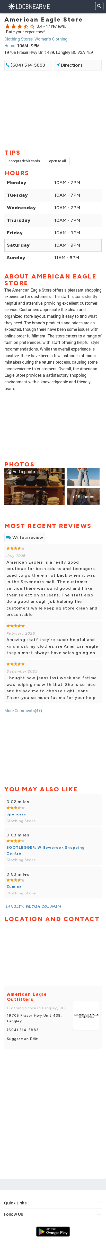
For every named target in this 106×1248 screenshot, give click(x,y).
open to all (57, 160)
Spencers (16, 814)
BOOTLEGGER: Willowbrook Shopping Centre (45, 850)
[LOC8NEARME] (29, 6)
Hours (9, 45)
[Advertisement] (53, 109)
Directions (71, 65)
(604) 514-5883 (27, 65)
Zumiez (14, 887)
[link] (34, 485)
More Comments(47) (23, 710)
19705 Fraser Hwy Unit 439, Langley (34, 1018)
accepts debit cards (24, 160)
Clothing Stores (18, 39)
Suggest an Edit (22, 1039)
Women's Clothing (50, 39)
